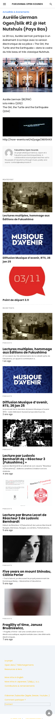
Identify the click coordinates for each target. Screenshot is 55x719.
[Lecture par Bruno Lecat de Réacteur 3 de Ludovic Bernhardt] (27, 492)
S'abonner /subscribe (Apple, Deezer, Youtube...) (27, 695)
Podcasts (7, 343)
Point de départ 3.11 (16, 300)
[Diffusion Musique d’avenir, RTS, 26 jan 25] (27, 239)
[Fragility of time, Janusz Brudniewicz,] (27, 602)
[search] (50, 4)
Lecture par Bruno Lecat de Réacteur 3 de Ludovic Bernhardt (24, 518)
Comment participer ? (15, 699)
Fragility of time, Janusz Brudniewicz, (22, 626)
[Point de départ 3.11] (27, 282)
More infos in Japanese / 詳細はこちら (22, 681)
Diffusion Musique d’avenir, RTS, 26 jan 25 (25, 404)
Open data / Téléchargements (19, 665)
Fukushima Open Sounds (26, 150)
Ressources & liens (13, 669)
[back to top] (49, 713)
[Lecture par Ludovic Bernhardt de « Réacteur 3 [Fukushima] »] (27, 432)
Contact (9, 704)
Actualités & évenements (16, 11)
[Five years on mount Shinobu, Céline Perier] (27, 548)
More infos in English (14, 677)
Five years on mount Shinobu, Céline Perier (27, 573)
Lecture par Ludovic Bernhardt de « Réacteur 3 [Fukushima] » (24, 459)
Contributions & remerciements (20, 686)
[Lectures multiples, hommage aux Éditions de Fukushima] (27, 197)
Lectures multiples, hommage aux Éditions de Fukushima (26, 217)
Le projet (9, 660)
